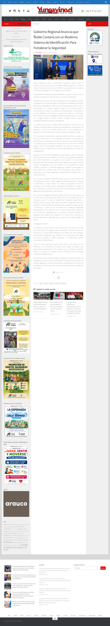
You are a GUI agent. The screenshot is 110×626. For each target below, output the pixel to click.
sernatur (12, 545)
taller (15, 545)
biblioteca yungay (7, 526)
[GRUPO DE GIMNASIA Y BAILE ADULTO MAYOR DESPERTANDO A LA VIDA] (16, 147)
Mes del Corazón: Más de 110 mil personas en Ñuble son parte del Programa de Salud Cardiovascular (23, 603)
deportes (14, 533)
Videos (42, 2)
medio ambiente (17, 540)
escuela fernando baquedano (17, 535)
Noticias (22, 2)
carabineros (7, 529)
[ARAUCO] (16, 516)
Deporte (35, 2)
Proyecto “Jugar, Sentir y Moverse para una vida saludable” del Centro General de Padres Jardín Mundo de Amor (23, 585)
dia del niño (19, 533)
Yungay (49, 2)
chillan (15, 529)
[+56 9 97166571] (27, 24)
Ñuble (41, 283)
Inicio (4, 2)
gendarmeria (21, 538)
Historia (87, 2)
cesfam (12, 529)
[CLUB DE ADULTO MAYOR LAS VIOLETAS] (16, 272)
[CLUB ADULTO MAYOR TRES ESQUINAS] (16, 100)
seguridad (46, 283)
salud (5, 545)
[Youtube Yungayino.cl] (25, 24)
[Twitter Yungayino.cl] (22, 24)
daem (4, 533)
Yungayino (39, 52)
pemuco (22, 542)
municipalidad (24, 540)
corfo (28, 531)
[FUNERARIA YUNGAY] (16, 61)
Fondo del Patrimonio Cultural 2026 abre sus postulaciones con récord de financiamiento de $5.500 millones (24, 576)
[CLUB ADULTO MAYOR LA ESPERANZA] (16, 437)
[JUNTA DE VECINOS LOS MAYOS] (16, 229)
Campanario (70, 2)
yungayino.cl (63, 283)
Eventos (28, 2)
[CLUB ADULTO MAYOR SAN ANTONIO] (16, 353)
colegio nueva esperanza (22, 531)
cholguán (20, 529)
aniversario (14, 524)
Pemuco (62, 2)
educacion (6, 535)
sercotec (9, 545)
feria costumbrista (7, 538)
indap (4, 540)
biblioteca (27, 524)
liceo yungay (10, 540)
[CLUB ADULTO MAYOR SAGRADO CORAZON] (16, 398)
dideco (23, 533)
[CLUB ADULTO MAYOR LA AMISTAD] (16, 190)
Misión (10, 2)
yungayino (56, 283)
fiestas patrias (15, 537)
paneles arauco (16, 542)
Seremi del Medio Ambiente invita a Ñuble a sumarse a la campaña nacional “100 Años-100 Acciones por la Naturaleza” (23, 568)
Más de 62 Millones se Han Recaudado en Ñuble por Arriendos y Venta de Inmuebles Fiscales (56, 306)
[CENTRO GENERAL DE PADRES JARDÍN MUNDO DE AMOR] (16, 484)
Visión (15, 2)
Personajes (79, 2)
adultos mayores (7, 524)
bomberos (13, 527)
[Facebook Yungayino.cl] (19, 24)
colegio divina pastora (12, 531)
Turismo (55, 2)
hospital (26, 537)
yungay (51, 283)
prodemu (26, 542)
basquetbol (22, 524)
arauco (18, 524)
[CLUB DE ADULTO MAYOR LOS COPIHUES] (16, 315)
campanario (20, 527)
